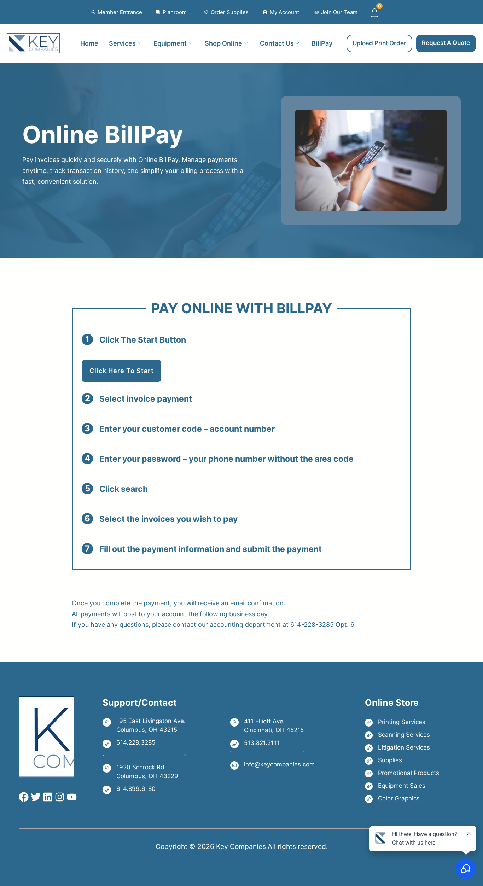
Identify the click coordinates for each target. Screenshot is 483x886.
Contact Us (277, 43)
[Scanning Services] (402, 734)
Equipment (170, 43)
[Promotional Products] (402, 773)
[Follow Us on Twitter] (35, 797)
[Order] (226, 12)
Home (89, 43)
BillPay (322, 43)
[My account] (281, 12)
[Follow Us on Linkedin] (47, 797)
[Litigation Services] (402, 747)
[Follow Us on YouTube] (71, 797)
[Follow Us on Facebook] (24, 797)
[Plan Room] (171, 12)
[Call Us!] (144, 743)
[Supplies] (402, 760)
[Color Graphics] (402, 798)
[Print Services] (402, 722)
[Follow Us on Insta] (59, 797)
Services (122, 43)
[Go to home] (33, 39)
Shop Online (223, 43)
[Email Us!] (272, 765)
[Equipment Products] (402, 785)
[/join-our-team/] (335, 12)
